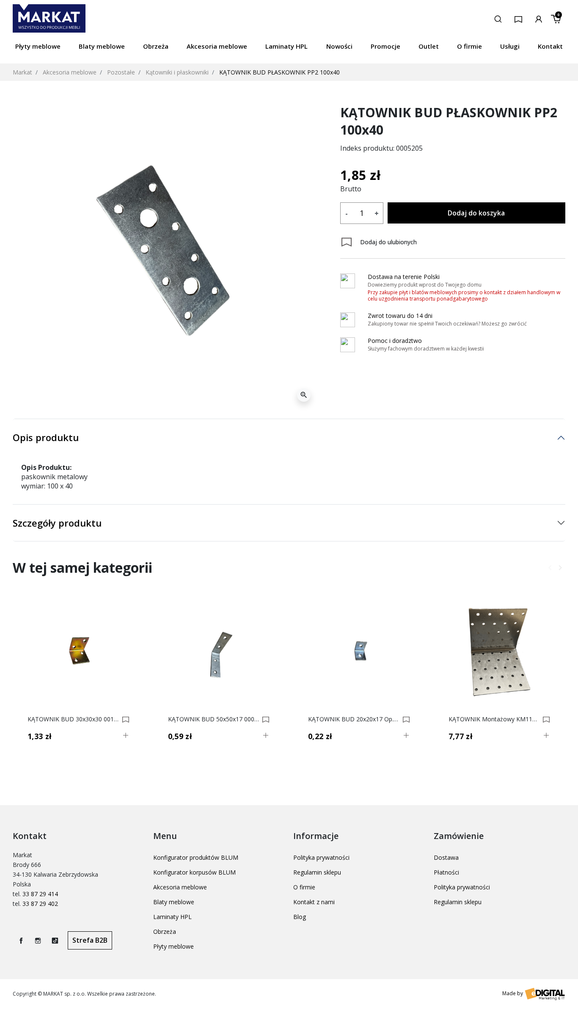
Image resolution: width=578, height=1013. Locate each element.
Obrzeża (164, 931)
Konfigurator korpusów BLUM (194, 872)
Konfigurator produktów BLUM (195, 857)
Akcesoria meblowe (69, 72)
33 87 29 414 (40, 894)
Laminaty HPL (172, 917)
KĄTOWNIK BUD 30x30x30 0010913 (73, 719)
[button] (498, 18)
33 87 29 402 (40, 904)
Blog (299, 917)
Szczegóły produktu (57, 522)
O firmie (304, 887)
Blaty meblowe (173, 902)
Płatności (446, 872)
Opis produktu (46, 437)
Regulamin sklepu (317, 872)
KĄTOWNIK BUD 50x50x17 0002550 (214, 719)
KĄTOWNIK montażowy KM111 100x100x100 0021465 (494, 719)
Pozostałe (121, 72)
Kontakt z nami (314, 902)
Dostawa (446, 857)
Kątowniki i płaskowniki (177, 72)
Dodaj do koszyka (476, 213)
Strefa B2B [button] (89, 940)
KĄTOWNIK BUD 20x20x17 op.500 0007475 (354, 719)
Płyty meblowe (173, 946)
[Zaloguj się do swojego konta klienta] (539, 18)
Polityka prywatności (321, 857)
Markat (22, 72)
